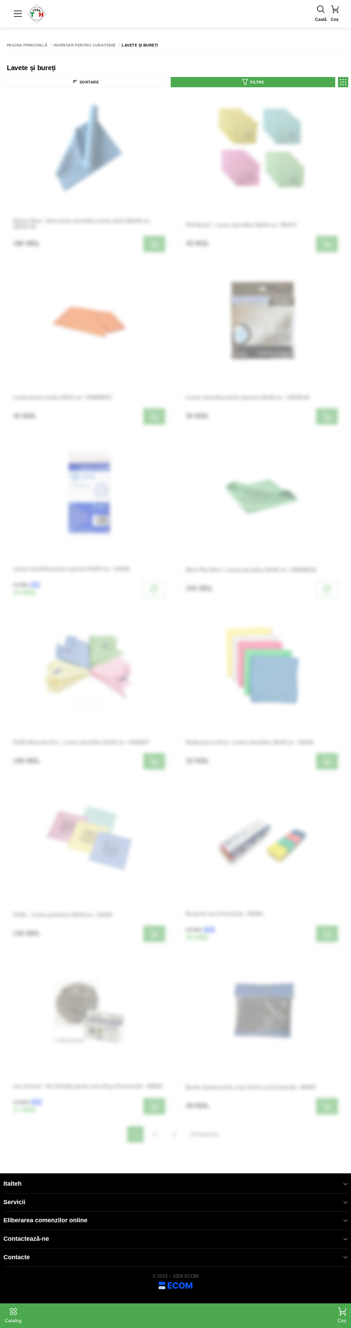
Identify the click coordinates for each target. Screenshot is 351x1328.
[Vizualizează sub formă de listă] (343, 82)
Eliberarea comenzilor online (45, 1220)
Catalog (13, 1320)
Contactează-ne (26, 1238)
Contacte (16, 1257)
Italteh (12, 1183)
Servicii (14, 1202)
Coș (342, 1320)
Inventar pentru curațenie (84, 45)
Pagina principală (27, 45)
